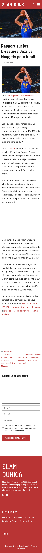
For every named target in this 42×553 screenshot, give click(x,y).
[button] (33, 4)
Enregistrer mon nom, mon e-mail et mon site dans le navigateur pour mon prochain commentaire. (21, 428)
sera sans (11, 148)
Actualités (8, 351)
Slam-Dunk (13, 4)
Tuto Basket (18, 517)
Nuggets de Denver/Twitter (21, 95)
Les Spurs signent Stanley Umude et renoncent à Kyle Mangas (8, 360)
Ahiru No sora (26, 521)
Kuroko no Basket (10, 521)
